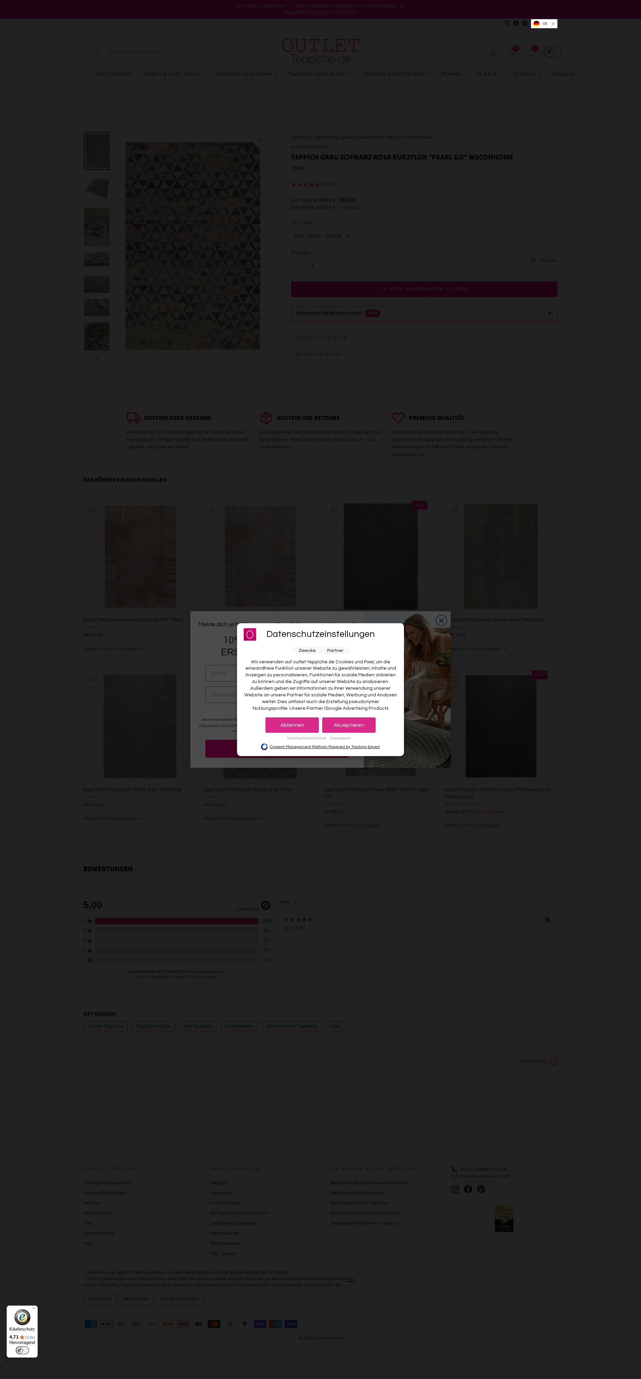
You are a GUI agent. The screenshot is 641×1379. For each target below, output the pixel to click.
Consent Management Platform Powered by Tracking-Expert (325, 747)
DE (545, 23)
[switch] (22, 1350)
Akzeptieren (349, 725)
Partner (335, 650)
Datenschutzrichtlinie (307, 738)
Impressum (341, 738)
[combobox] (544, 24)
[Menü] (34, 1310)
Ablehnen (292, 725)
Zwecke (307, 650)
